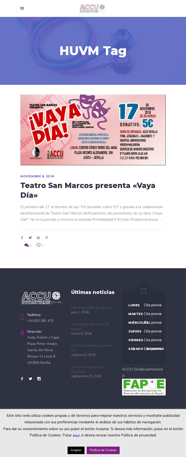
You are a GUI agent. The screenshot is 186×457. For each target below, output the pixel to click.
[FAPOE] (144, 394)
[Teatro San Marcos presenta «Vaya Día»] (93, 130)
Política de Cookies (103, 450)
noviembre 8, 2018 (37, 176)
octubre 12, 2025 (83, 355)
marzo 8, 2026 (81, 333)
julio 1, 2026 (80, 312)
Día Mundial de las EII (91, 307)
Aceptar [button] (76, 450)
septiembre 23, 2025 (86, 376)
